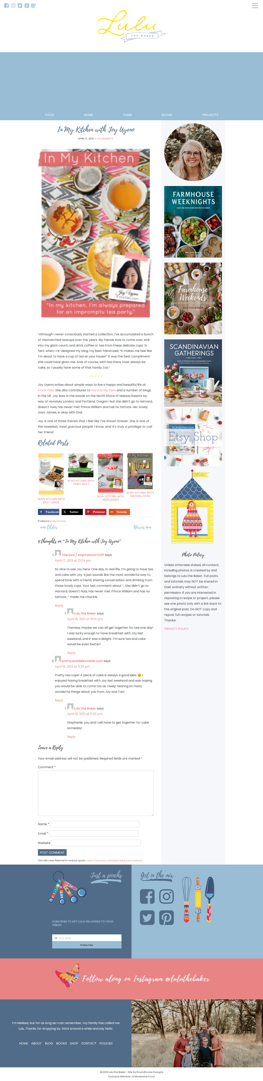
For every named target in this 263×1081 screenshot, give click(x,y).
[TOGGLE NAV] (255, 5)
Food (49, 115)
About (36, 1043)
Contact (88, 1043)
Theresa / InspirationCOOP (83, 555)
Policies (106, 1043)
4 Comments (105, 138)
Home (88, 115)
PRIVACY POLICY (176, 629)
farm (127, 115)
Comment (47, 767)
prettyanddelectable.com (82, 661)
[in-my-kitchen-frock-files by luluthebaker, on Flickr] (95, 323)
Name (43, 824)
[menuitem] (6, 6)
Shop (74, 1043)
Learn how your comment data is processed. (115, 860)
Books (61, 1043)
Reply (59, 605)
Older (52, 527)
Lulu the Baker (85, 613)
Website (44, 843)
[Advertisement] (131, 83)
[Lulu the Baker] (131, 27)
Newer (139, 527)
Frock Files (46, 390)
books (167, 115)
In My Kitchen (58, 521)
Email (43, 833)
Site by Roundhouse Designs (145, 1072)
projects (210, 115)
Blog (49, 1043)
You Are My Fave (103, 390)
